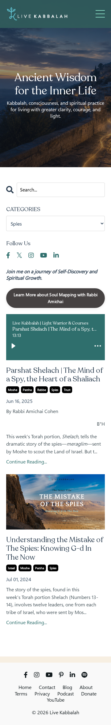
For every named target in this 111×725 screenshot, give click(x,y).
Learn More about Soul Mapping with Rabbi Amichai (55, 298)
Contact (47, 687)
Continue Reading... (26, 462)
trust (67, 390)
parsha (27, 390)
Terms (21, 693)
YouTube (55, 699)
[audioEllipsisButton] (97, 346)
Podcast (65, 693)
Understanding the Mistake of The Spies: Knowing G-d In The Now (54, 549)
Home (24, 687)
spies (54, 390)
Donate (89, 693)
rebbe (41, 390)
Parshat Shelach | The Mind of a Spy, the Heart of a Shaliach (54, 375)
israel (11, 568)
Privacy (42, 693)
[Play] (13, 346)
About (86, 687)
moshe (12, 390)
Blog (67, 687)
